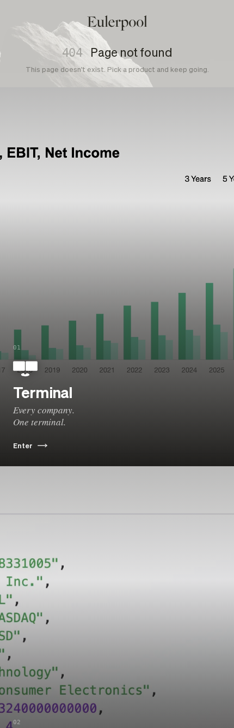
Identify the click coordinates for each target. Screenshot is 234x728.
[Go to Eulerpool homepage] (117, 23)
